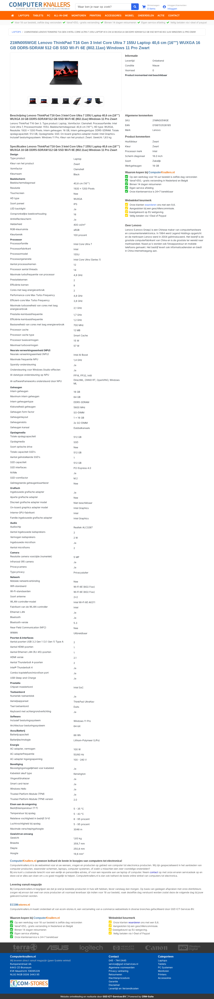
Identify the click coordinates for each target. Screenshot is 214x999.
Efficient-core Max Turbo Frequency (30, 300)
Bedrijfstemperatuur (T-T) (24, 808)
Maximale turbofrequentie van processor (32, 274)
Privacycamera (18, 566)
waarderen (150, 204)
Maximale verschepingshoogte (27, 828)
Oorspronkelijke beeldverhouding (28, 213)
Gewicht (14, 837)
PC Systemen (165, 967)
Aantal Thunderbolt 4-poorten (26, 662)
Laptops (23, 15)
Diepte (13, 848)
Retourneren (115, 974)
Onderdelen (146, 15)
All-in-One (61, 15)
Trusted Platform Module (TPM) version (31, 799)
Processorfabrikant (20, 248)
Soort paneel (17, 203)
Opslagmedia (17, 441)
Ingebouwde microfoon (22, 542)
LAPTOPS (16, 32)
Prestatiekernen (18, 279)
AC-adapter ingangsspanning (26, 759)
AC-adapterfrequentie (22, 753)
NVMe (13, 472)
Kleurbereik (16, 234)
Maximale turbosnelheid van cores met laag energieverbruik (34, 307)
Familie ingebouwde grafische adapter (31, 517)
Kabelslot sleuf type (21, 773)
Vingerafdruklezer (20, 778)
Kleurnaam (16, 173)
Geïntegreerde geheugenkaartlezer (29, 482)
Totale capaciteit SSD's (22, 451)
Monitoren (79, 15)
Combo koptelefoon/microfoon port (29, 672)
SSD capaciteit (18, 462)
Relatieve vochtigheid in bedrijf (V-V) (30, 818)
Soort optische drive (21, 446)
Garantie (113, 981)
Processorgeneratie (20, 258)
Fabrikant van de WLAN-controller (29, 606)
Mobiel (129, 15)
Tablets (38, 15)
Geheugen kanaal (19, 427)
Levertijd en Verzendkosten (124, 988)
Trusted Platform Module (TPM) (27, 793)
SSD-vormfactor (19, 477)
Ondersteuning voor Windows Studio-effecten (35, 369)
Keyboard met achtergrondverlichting (30, 711)
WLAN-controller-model (23, 601)
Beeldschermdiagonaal (22, 182)
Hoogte (14, 853)
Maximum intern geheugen (24, 396)
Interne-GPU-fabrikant (22, 512)
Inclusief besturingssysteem (25, 720)
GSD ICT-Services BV (114, 996)
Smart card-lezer (19, 783)
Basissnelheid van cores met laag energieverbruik (37, 324)
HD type (14, 198)
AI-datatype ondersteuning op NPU (29, 374)
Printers (95, 15)
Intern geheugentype (21, 401)
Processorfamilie (19, 243)
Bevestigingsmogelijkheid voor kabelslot (32, 768)
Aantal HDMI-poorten (21, 646)
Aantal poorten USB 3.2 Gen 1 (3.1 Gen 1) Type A (36, 641)
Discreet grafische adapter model (28, 502)
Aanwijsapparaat (19, 701)
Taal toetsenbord (19, 706)
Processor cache (19, 329)
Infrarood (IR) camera (22, 561)
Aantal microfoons (20, 547)
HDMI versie (16, 657)
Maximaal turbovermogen (24, 345)
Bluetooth (15, 617)
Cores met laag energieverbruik (27, 289)
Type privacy (17, 571)
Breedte (14, 842)
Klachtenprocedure (119, 977)
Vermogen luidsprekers (22, 537)
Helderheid (16, 224)
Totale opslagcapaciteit (23, 436)
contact (154, 872)
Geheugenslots (18, 422)
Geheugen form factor (22, 411)
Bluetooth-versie (19, 622)
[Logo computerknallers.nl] (40, 5)
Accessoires (113, 15)
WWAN (14, 632)
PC (48, 15)
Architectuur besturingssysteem (27, 725)
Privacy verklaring (118, 970)
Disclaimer (114, 984)
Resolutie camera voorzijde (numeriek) (31, 556)
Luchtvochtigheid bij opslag (25, 823)
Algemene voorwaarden (122, 967)
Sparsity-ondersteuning (23, 364)
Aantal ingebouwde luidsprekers (27, 531)
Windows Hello (18, 788)
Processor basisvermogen (24, 340)
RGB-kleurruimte (19, 229)
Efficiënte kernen (19, 284)
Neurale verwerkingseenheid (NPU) (29, 354)
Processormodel (19, 253)
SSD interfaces (18, 467)
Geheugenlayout (19, 417)
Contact (174, 15)
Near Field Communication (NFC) (28, 627)
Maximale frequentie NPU (24, 359)
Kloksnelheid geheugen (23, 406)
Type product (17, 158)
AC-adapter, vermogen (22, 748)
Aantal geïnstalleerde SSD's (25, 457)
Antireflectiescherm (20, 218)
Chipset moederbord (21, 686)
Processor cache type (22, 334)
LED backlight (17, 208)
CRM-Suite (148, 996)
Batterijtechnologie (20, 739)
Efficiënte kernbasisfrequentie (26, 319)
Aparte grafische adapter (24, 497)
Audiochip (15, 526)
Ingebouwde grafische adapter (27, 491)
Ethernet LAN (17, 611)
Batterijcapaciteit (19, 734)
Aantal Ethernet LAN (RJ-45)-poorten (30, 651)
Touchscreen (17, 193)
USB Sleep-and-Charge (23, 677)
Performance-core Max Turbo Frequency (32, 295)
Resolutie (15, 187)
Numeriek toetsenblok (22, 695)
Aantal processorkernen (23, 264)
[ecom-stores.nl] (29, 983)
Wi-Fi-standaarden (20, 591)
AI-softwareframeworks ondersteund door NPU (36, 381)
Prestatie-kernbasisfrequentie (26, 314)
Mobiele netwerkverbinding (25, 580)
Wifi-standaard (18, 586)
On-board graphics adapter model (29, 507)
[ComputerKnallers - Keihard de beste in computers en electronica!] (12, 15)
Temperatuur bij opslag (22, 813)
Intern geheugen (19, 391)
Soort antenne (18, 596)
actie (161, 15)
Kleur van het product (22, 163)
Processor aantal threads (23, 269)
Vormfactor (16, 168)
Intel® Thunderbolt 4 (21, 667)
